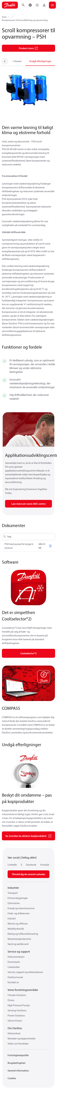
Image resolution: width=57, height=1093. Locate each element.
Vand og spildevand (18, 944)
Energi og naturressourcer (21, 908)
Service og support (19, 951)
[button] (37, 5)
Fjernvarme (14, 903)
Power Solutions (16, 1015)
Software (17, 61)
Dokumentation (16, 956)
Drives (11, 1000)
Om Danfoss (15, 1028)
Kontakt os (13, 982)
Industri (12, 918)
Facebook (31, 864)
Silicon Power (15, 1020)
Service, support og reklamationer (25, 972)
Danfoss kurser (15, 977)
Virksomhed (14, 1033)
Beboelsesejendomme (19, 938)
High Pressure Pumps (19, 1005)
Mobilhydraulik (16, 928)
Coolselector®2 (28, 653)
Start (4, 16)
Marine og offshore (18, 923)
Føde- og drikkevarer (19, 913)
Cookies (12, 1078)
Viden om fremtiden (18, 1043)
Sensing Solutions (17, 1010)
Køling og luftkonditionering (23, 933)
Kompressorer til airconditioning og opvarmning (25, 20)
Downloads (14, 961)
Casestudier (14, 967)
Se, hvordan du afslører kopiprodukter (26, 835)
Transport (13, 892)
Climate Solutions (17, 995)
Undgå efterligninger (40, 61)
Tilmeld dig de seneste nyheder (28, 874)
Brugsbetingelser (16, 1062)
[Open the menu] (52, 5)
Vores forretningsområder (23, 990)
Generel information (18, 1070)
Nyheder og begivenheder (21, 1038)
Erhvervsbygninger (18, 898)
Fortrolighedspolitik (18, 1055)
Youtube (44, 864)
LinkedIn (12, 864)
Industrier (13, 887)
